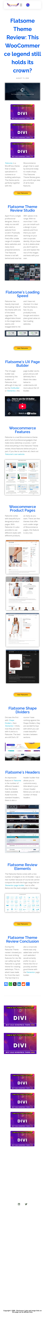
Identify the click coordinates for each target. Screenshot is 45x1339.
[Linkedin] (18, 1204)
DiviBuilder (15, 388)
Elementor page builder (14, 885)
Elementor (11, 391)
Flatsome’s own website (14, 454)
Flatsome (9, 163)
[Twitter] (26, 1204)
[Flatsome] (22, 91)
